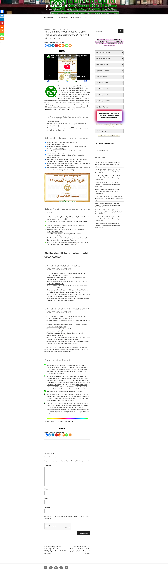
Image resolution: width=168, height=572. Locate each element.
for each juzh (81, 382)
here (51, 400)
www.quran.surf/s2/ (53, 288)
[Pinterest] (56, 45)
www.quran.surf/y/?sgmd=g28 (57, 219)
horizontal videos (81, 385)
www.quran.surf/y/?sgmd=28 (62, 318)
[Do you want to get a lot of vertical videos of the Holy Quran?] (67, 81)
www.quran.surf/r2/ (53, 157)
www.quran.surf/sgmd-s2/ (55, 284)
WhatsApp (54, 398)
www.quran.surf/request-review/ (64, 400)
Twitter (71, 391)
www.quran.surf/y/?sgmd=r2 (56, 227)
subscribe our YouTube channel (62, 367)
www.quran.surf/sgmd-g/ (66, 170)
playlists (68, 378)
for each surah (61, 380)
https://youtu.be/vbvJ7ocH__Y (66, 421)
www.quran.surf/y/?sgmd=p (69, 343)
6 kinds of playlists (53, 385)
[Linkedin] (53, 45)
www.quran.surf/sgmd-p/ (68, 300)
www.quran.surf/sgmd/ (72, 292)
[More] (70, 45)
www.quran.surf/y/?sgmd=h (56, 335)
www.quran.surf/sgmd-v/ (73, 161)
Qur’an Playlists (48, 17)
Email (46, 498)
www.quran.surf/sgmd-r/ (66, 165)
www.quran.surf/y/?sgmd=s (69, 339)
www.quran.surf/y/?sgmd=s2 (56, 327)
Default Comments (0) (50, 457)
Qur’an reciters (62, 17)
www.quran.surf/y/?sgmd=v (56, 236)
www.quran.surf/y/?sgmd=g (67, 244)
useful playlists (52, 378)
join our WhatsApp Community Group (59, 371)
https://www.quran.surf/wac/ (56, 373)
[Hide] (0, 42)
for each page (70, 380)
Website (47, 507)
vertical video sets (80, 389)
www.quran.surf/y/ (67, 351)
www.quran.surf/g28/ (59, 149)
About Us (86, 17)
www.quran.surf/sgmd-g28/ (56, 144)
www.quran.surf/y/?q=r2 (55, 231)
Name (46, 489)
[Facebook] (46, 45)
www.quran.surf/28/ (59, 279)
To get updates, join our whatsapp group (109, 135)
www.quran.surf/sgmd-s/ (68, 296)
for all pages (70, 382)
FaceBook (65, 391)
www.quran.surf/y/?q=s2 (55, 331)
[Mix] (63, 45)
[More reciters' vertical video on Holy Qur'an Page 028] (57, 81)
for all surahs (61, 382)
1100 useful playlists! (112, 41)
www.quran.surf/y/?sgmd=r (67, 240)
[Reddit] (59, 45)
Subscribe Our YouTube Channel (104, 143)
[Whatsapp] (66, 45)
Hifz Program (75, 17)
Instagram (80, 391)
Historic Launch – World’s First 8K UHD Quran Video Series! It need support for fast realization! (109, 115)
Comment (48, 465)
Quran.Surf (56, 6)
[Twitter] (49, 45)
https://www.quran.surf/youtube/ (57, 369)
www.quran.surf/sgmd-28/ (61, 275)
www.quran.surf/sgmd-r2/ (55, 153)
